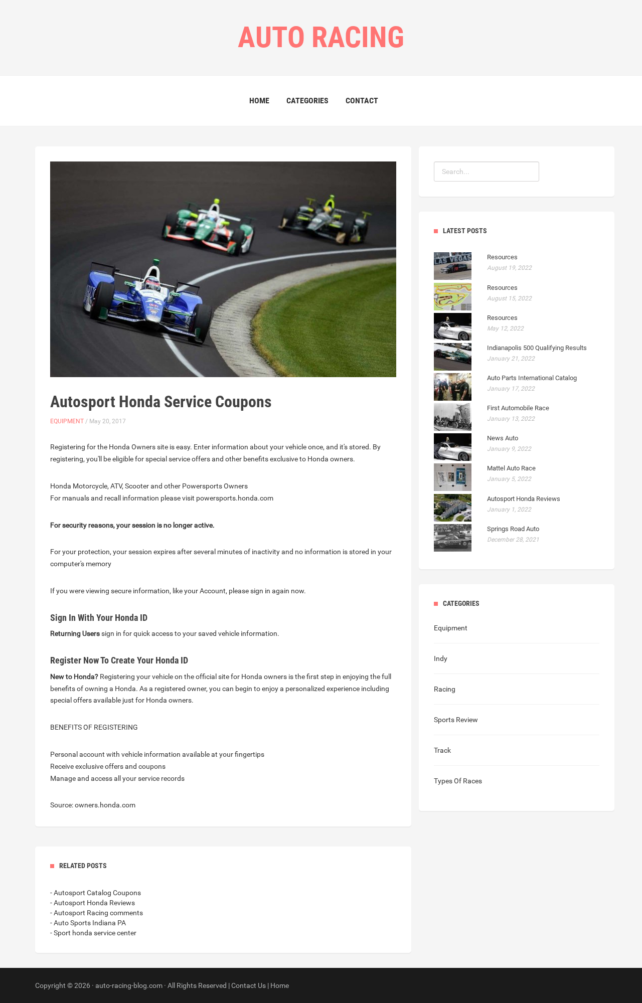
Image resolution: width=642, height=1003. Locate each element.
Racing (444, 689)
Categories (307, 100)
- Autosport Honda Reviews (92, 903)
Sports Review (456, 720)
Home (259, 100)
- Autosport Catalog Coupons (95, 893)
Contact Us (248, 985)
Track (442, 750)
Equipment (67, 421)
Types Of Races (458, 781)
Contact (362, 100)
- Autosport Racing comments (96, 913)
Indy (440, 658)
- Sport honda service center (93, 933)
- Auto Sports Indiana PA (88, 923)
